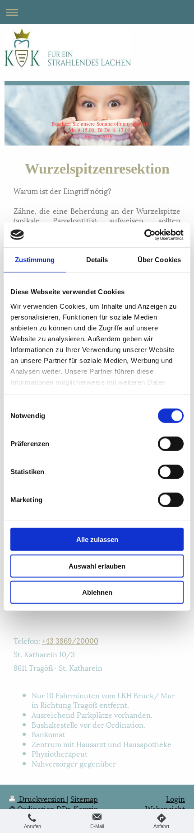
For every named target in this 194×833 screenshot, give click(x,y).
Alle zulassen (97, 539)
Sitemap (84, 798)
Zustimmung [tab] (35, 260)
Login (175, 798)
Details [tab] (97, 260)
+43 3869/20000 (70, 640)
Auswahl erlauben (97, 565)
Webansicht (165, 808)
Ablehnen (97, 592)
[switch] (171, 444)
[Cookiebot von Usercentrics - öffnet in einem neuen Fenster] (144, 234)
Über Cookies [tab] (159, 260)
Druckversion (42, 798)
